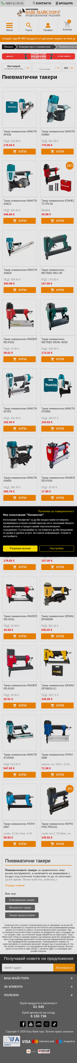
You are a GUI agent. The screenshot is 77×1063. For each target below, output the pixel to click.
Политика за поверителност (56, 511)
